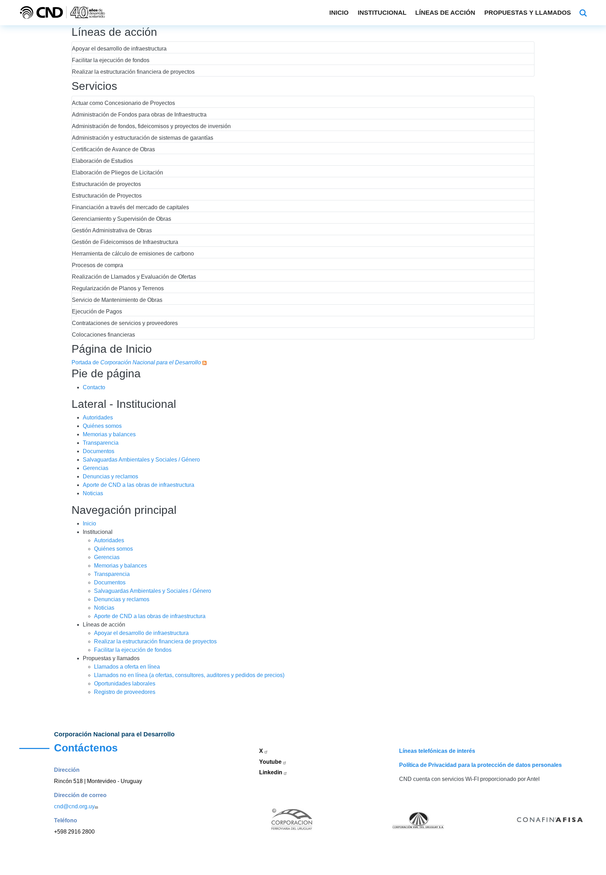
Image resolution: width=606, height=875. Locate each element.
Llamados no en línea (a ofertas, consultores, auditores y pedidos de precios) (189, 675)
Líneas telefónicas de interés (437, 751)
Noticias (93, 493)
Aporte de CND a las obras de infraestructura (138, 485)
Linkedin (271, 772)
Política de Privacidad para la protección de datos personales (480, 765)
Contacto (94, 387)
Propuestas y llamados (527, 12)
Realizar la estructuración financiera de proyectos (155, 641)
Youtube (271, 762)
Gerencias (95, 468)
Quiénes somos (102, 426)
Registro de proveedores (124, 692)
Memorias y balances (109, 434)
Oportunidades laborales (124, 684)
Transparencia (101, 443)
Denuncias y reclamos (110, 476)
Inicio (339, 12)
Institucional (382, 12)
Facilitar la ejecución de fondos (132, 650)
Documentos (98, 451)
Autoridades (98, 417)
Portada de (136, 362)
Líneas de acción (445, 12)
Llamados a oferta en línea (127, 667)
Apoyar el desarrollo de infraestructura (141, 633)
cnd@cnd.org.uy (74, 806)
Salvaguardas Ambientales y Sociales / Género (141, 460)
